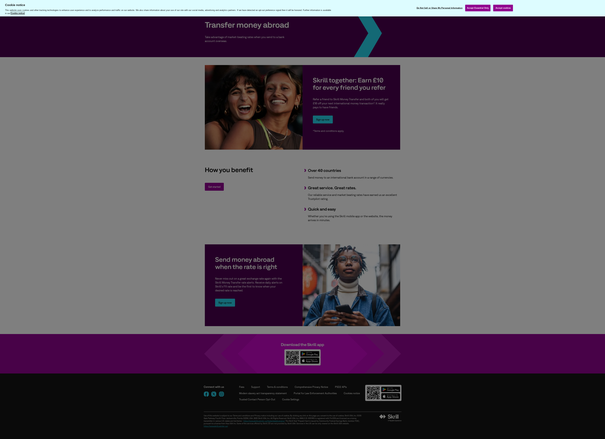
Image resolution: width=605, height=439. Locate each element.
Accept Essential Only (478, 8)
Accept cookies (503, 8)
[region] (302, 8)
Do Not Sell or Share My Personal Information (439, 8)
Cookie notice (17, 13)
